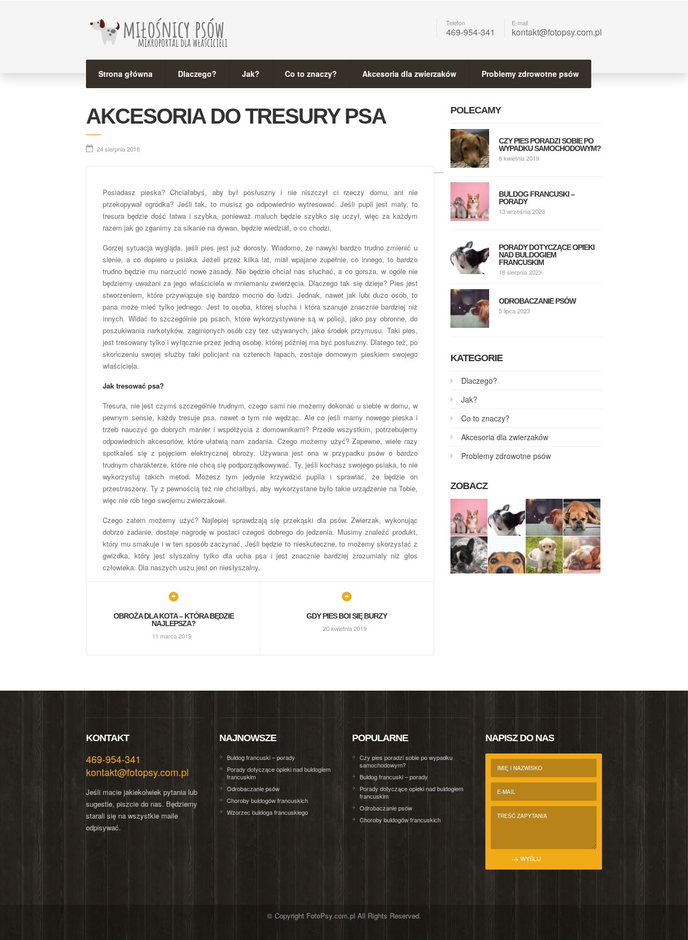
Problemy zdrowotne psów (530, 73)
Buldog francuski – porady (537, 198)
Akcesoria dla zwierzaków (409, 73)
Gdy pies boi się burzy (346, 616)
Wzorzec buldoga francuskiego (267, 812)
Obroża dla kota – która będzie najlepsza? (173, 620)
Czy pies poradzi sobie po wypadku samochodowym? (550, 145)
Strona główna (125, 73)
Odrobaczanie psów (537, 301)
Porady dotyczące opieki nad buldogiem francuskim (546, 255)
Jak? (251, 73)
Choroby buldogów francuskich (267, 800)
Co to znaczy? (311, 73)
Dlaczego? (197, 73)
